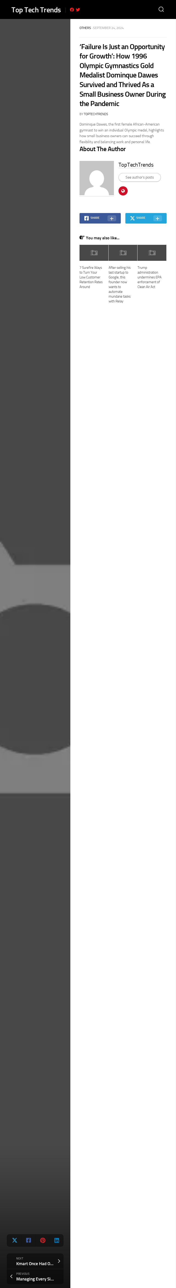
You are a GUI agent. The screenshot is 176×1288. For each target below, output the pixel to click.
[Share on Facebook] (28, 1240)
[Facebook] (72, 10)
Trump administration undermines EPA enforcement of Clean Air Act (150, 277)
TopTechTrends (96, 114)
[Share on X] (14, 1240)
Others (85, 28)
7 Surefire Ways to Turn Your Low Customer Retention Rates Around (91, 277)
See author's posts (140, 177)
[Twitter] (78, 10)
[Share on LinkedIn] (56, 1240)
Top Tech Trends (36, 9)
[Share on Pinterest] (42, 1240)
